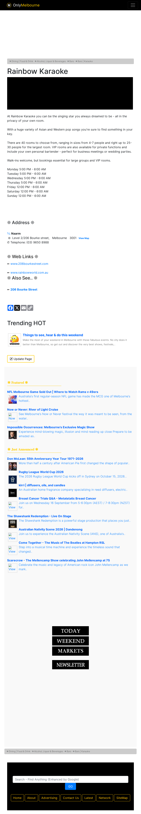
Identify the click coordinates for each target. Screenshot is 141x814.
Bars (71, 61)
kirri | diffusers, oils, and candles (42, 485)
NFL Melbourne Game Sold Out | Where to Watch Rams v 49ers (52, 392)
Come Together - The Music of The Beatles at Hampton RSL (62, 542)
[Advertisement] (70, 34)
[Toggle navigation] (133, 5)
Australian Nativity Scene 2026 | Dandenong (50, 529)
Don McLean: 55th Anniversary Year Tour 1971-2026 (45, 458)
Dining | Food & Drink (22, 61)
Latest (88, 798)
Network (105, 798)
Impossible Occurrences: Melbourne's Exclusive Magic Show (51, 427)
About (31, 798)
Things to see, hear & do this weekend (53, 335)
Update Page (22, 359)
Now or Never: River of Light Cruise (32, 409)
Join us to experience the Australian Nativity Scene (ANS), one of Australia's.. (72, 534)
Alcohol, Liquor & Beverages (51, 61)
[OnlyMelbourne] (9, 5)
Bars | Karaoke (85, 61)
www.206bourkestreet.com (29, 264)
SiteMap (122, 798)
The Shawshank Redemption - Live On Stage (39, 516)
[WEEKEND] (70, 651)
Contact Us (71, 798)
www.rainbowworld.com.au (29, 272)
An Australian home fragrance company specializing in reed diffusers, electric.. (73, 489)
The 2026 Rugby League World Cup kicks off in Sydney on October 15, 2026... (73, 476)
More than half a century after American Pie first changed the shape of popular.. (74, 463)
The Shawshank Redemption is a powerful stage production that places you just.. (75, 520)
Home (17, 798)
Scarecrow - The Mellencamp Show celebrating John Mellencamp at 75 (58, 560)
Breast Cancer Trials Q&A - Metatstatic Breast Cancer (57, 498)
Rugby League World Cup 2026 (41, 472)
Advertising (49, 798)
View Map (84, 238)
